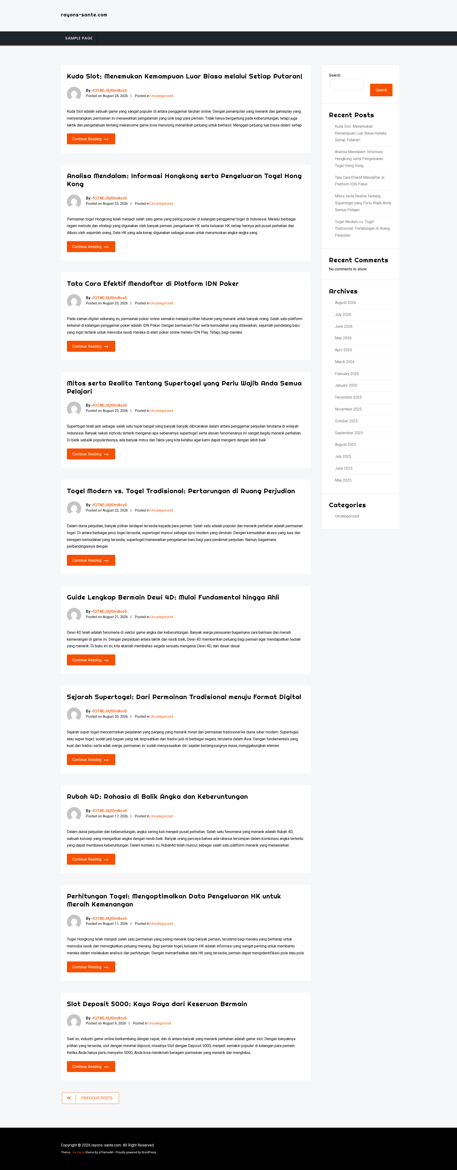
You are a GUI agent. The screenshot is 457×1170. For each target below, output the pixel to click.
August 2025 (345, 444)
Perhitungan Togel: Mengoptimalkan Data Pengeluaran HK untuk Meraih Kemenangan (174, 900)
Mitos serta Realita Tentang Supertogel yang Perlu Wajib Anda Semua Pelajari (184, 387)
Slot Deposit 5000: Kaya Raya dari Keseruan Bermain (157, 1003)
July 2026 (343, 314)
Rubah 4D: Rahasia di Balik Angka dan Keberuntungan (157, 796)
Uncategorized (161, 96)
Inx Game (78, 1152)
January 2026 (346, 385)
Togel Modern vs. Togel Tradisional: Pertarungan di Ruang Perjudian (181, 491)
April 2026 (343, 350)
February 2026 (347, 373)
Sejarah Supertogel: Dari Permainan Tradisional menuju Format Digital (184, 696)
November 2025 (348, 409)
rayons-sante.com (84, 15)
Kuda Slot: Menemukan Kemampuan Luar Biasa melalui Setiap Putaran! (185, 76)
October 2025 (346, 421)
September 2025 (349, 433)
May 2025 (343, 480)
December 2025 (348, 397)
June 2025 (344, 468)
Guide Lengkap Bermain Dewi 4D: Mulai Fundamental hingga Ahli (173, 597)
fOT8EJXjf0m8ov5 (110, 90)
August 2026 (345, 302)
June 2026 (344, 326)
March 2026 (345, 362)
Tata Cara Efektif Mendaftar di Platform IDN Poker (153, 283)
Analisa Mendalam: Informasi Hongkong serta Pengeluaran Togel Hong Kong (184, 179)
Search (334, 75)
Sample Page (79, 38)
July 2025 (343, 456)
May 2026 (343, 338)
